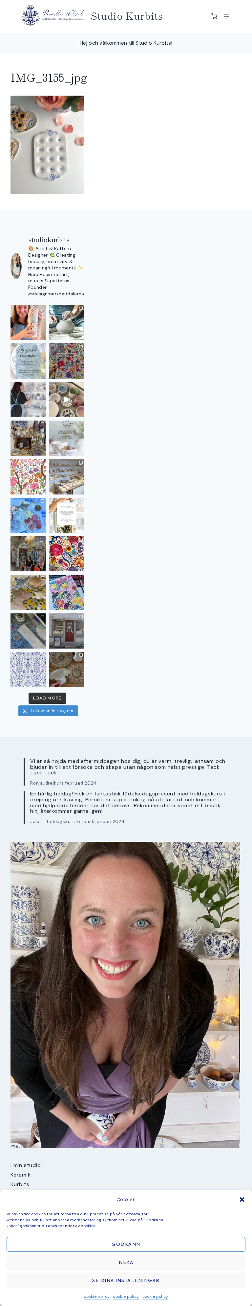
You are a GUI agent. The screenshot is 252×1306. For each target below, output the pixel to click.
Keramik (20, 1174)
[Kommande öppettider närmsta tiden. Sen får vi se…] (66, 438)
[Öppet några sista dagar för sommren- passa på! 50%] (66, 631)
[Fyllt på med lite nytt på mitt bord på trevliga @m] (28, 438)
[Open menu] (226, 16)
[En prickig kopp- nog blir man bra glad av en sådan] (28, 322)
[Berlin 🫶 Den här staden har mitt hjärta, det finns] (28, 553)
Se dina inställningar (126, 1280)
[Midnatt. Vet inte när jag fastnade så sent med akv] (66, 592)
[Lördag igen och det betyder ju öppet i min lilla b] (28, 399)
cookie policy (97, 1296)
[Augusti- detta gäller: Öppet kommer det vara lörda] (28, 360)
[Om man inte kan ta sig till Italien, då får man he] (28, 515)
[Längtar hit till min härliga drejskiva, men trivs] (66, 322)
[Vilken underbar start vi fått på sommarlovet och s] (28, 669)
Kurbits (20, 1184)
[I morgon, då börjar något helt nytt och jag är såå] (66, 360)
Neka (126, 1262)
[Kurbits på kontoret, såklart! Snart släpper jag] (28, 631)
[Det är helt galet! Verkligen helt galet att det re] (66, 476)
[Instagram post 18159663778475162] (66, 399)
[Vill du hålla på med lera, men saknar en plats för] (66, 515)
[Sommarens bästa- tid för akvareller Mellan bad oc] (66, 553)
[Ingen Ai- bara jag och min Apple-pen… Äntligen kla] (28, 476)
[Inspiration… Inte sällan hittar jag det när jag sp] (66, 669)
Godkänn (126, 1244)
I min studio (25, 1165)
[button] (242, 1199)
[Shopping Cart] (214, 16)
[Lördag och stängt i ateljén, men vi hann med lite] (28, 592)
